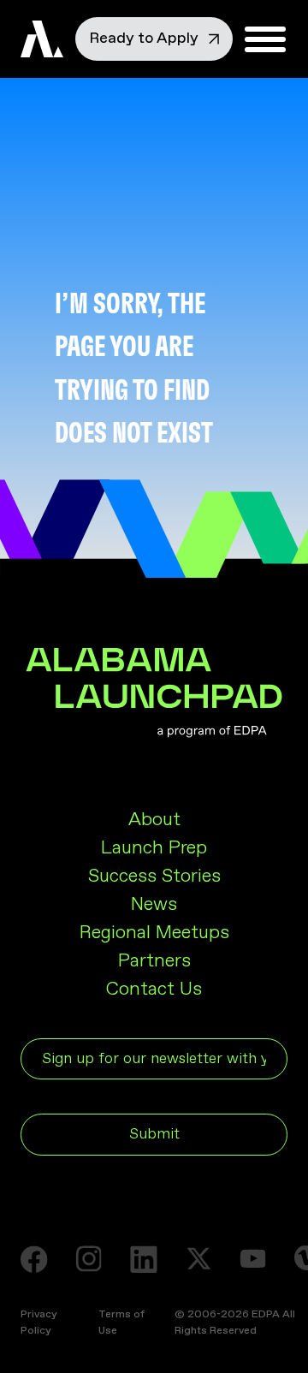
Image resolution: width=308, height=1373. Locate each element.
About (154, 820)
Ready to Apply (145, 38)
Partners (154, 961)
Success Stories (154, 876)
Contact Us (154, 989)
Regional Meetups (154, 933)
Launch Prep (154, 848)
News (154, 905)
